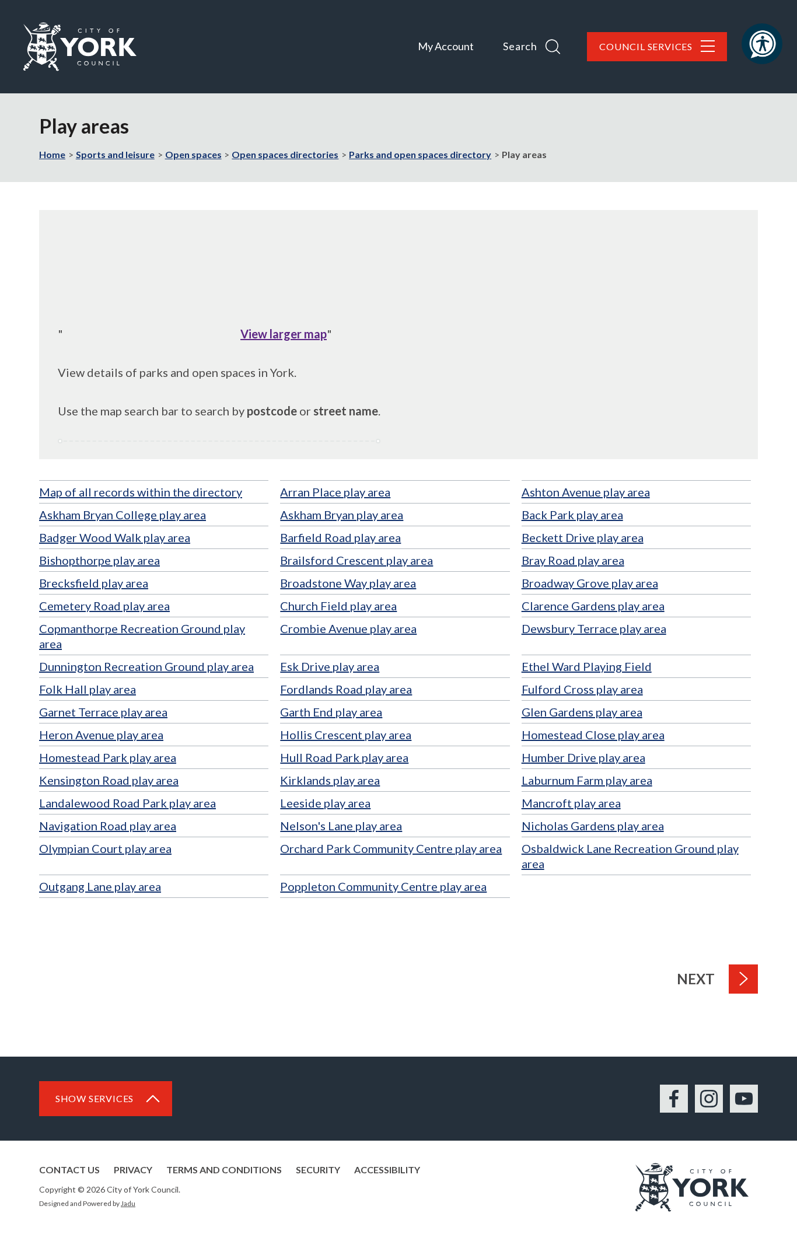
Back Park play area (572, 515)
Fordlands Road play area (346, 689)
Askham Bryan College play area (122, 515)
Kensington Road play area (109, 780)
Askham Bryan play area (341, 515)
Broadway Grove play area (590, 583)
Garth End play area (331, 712)
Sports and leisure (115, 154)
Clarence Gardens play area (593, 606)
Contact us (69, 1169)
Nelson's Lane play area (341, 826)
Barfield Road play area (340, 537)
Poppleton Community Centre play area (383, 886)
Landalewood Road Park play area (127, 803)
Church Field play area (338, 606)
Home (52, 154)
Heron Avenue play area (101, 735)
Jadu (128, 1203)
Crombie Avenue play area (348, 628)
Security (318, 1169)
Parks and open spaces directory (420, 154)
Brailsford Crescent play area (356, 560)
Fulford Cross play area (582, 689)
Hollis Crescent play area (345, 735)
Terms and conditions (224, 1169)
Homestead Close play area (593, 735)
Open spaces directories (285, 154)
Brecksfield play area (93, 583)
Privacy (133, 1169)
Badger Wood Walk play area (114, 537)
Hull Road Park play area (344, 757)
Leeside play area (325, 803)
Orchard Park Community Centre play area (391, 848)
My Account (446, 46)
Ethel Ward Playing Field (587, 666)
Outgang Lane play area (100, 886)
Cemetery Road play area (104, 606)
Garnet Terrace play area (103, 712)
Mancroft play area (571, 803)
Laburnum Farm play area (587, 780)
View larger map (283, 334)
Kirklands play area (330, 780)
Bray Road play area (573, 560)
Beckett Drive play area (583, 537)
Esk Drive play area (329, 666)
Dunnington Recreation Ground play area (146, 666)
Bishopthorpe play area (99, 560)
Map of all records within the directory (140, 492)
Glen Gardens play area (582, 712)
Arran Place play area (335, 492)
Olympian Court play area (105, 848)
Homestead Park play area (107, 757)
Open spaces (193, 154)
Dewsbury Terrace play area (594, 628)
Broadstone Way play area (348, 583)
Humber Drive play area (583, 757)
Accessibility (387, 1169)
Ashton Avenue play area (586, 492)
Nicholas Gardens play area (593, 826)
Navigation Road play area (107, 826)
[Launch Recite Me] (762, 43)
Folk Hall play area (87, 689)
